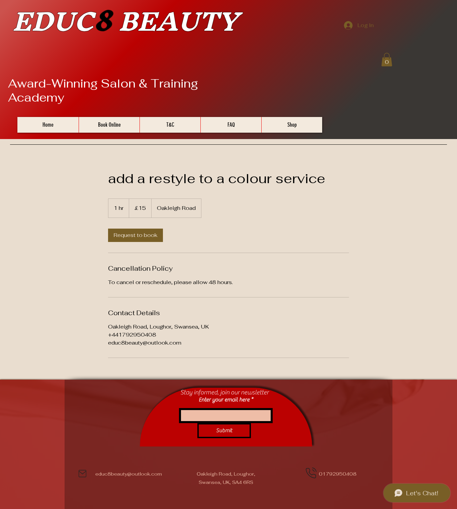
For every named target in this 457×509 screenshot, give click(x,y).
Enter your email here (224, 400)
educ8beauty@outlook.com (128, 474)
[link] (135, 235)
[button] (386, 60)
